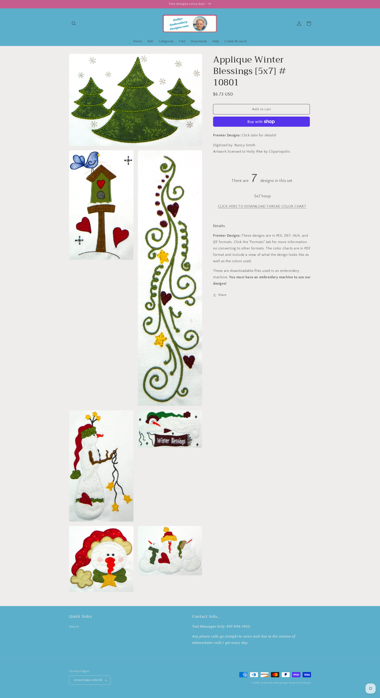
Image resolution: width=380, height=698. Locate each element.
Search (74, 626)
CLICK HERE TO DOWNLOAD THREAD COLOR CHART (262, 206)
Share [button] (222, 295)
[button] (74, 23)
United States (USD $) (88, 680)
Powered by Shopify (300, 683)
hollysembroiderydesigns (274, 683)
